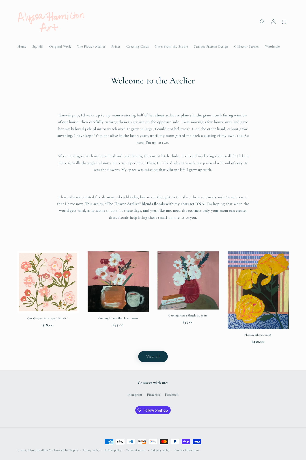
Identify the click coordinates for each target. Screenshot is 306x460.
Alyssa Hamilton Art (40, 450)
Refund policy (113, 450)
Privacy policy (91, 450)
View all (153, 356)
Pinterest (153, 394)
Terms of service (136, 450)
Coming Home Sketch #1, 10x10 (188, 315)
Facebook (172, 394)
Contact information (187, 450)
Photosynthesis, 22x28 (258, 335)
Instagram (134, 394)
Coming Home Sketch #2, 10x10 (118, 318)
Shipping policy (160, 450)
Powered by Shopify (66, 450)
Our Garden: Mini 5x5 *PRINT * (48, 318)
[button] (262, 21)
